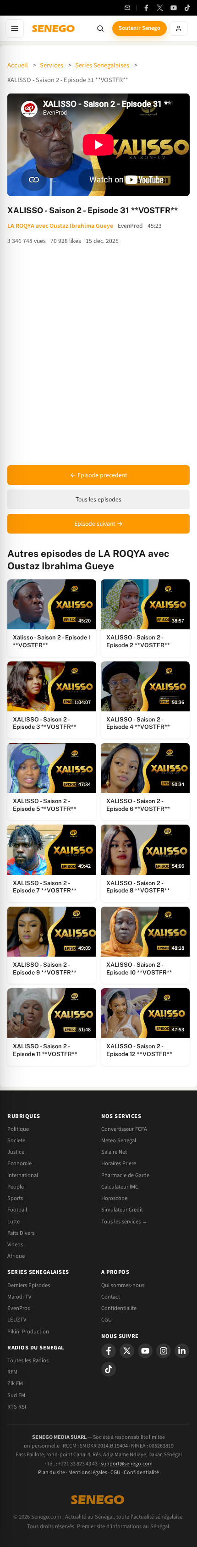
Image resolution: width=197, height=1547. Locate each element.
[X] (127, 1350)
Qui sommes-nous (122, 1285)
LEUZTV (16, 1320)
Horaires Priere (118, 1163)
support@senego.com (127, 1464)
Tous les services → (124, 1221)
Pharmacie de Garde (125, 1175)
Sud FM (16, 1395)
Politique (18, 1129)
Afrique (16, 1256)
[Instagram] (163, 1350)
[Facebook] (146, 8)
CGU (106, 1320)
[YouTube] (174, 8)
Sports (15, 1198)
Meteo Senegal (118, 1140)
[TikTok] (187, 8)
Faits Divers (20, 1233)
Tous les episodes (98, 499)
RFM (12, 1372)
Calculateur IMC (119, 1187)
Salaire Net (114, 1152)
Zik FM (15, 1383)
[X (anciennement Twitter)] (160, 8)
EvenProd (19, 1308)
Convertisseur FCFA (124, 1129)
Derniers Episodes (28, 1285)
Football (17, 1210)
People (15, 1187)
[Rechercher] (100, 28)
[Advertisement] (98, 355)
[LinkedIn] (182, 1350)
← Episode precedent (98, 475)
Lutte (13, 1221)
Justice (15, 1152)
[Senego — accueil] (54, 28)
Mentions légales (87, 1472)
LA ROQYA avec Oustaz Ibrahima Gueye (60, 225)
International (22, 1175)
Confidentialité (141, 1472)
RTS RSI (16, 1407)
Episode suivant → (98, 523)
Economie (19, 1163)
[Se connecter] (179, 28)
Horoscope (114, 1198)
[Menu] (14, 28)
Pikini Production (28, 1331)
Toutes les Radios (28, 1360)
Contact (110, 1297)
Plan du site (51, 1472)
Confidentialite (119, 1308)
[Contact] (127, 8)
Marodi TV (19, 1297)
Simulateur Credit (122, 1210)
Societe (16, 1140)
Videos (15, 1244)
